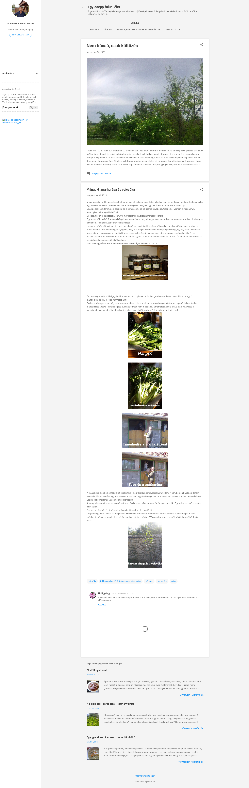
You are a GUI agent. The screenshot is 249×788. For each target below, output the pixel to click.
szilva (173, 581)
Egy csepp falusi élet (104, 7)
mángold (149, 581)
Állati (108, 29)
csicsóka (92, 581)
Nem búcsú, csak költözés (112, 45)
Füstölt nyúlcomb (97, 670)
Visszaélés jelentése (145, 781)
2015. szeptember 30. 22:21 (123, 593)
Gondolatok (173, 29)
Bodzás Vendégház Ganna (20, 23)
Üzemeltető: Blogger (145, 776)
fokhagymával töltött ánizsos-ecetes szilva (120, 581)
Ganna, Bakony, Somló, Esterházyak (139, 29)
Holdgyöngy (104, 593)
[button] (201, 45)
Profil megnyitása (20, 35)
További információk (190, 695)
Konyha (94, 29)
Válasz (102, 605)
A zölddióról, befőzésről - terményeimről (111, 703)
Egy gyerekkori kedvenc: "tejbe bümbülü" (111, 737)
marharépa (162, 581)
